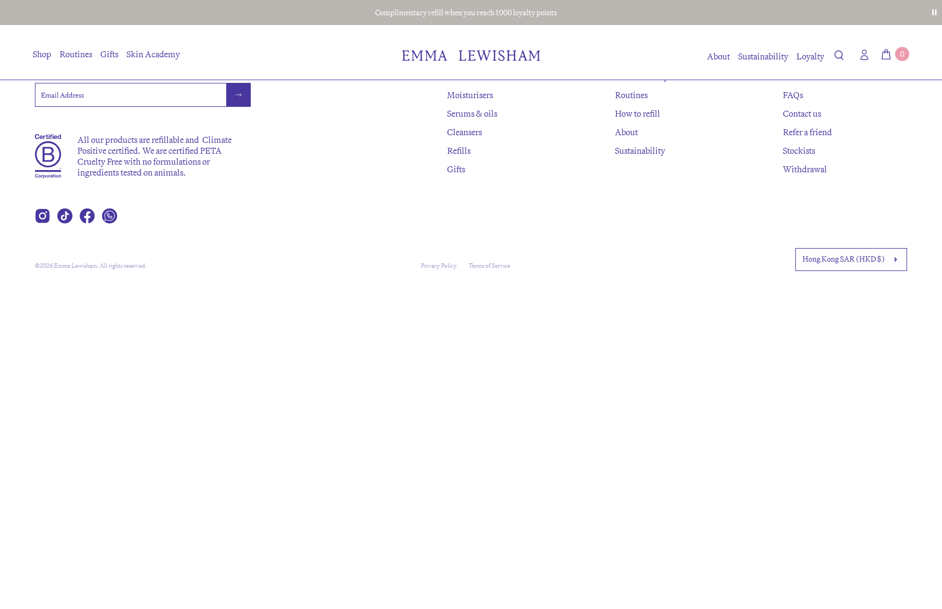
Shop (42, 54)
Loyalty (810, 56)
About (718, 56)
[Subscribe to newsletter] (239, 95)
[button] (839, 57)
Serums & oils (472, 113)
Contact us (802, 113)
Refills (458, 150)
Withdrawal (805, 169)
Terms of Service (489, 265)
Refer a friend (807, 131)
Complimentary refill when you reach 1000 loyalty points (466, 12)
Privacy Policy (439, 265)
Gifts (109, 54)
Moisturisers (470, 94)
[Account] (861, 55)
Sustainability (763, 56)
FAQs (793, 94)
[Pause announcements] (934, 12)
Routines (75, 54)
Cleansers (464, 131)
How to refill (637, 113)
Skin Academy (153, 54)
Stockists (799, 150)
